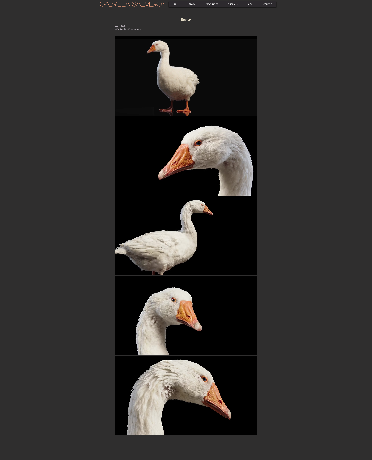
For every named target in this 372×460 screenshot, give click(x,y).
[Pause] (118, 112)
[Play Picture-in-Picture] (248, 112)
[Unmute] (123, 112)
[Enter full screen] (253, 112)
